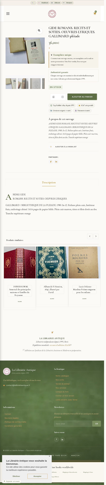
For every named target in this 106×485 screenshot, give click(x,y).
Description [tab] (49, 182)
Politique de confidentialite (15, 422)
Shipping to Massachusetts (70, 472)
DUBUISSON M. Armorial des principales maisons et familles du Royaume (20, 291)
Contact (8, 414)
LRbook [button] (57, 3)
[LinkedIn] (62, 439)
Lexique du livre (62, 392)
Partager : (54, 157)
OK (96, 424)
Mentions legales (11, 418)
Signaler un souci (12, 481)
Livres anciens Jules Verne (66, 400)
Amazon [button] (69, 3)
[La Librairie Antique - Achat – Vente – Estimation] (52, 14)
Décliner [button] (16, 476)
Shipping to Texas (88, 472)
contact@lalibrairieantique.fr (18, 385)
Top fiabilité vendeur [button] (33, 3)
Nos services (61, 388)
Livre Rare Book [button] (58, 455)
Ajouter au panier (82, 97)
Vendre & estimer (63, 384)
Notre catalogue (62, 376)
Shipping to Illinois (53, 476)
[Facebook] (56, 439)
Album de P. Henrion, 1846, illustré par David (53, 289)
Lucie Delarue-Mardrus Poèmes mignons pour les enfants (84, 289)
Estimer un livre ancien (65, 396)
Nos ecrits (60, 380)
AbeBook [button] (44, 3)
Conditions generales (13, 426)
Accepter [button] (37, 476)
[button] (40, 31)
